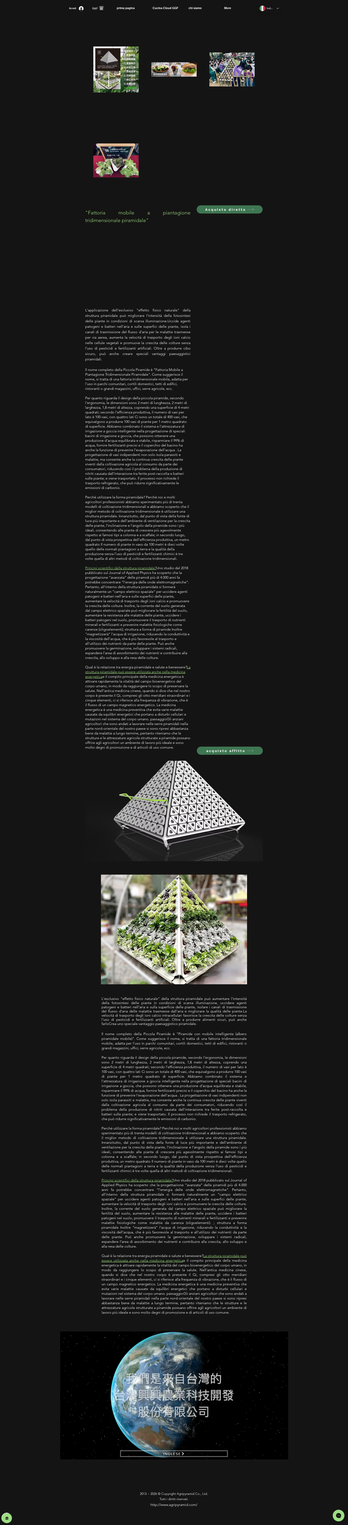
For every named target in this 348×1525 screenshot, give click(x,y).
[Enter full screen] (283, 1454)
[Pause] (65, 1454)
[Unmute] (71, 1454)
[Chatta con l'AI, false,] (7, 1518)
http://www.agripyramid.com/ (173, 1504)
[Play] (101, 8)
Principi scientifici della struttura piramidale (136, 1180)
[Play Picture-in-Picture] (277, 1454)
